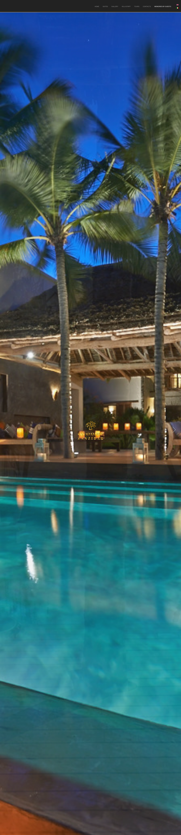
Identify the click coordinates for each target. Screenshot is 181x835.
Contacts (147, 6)
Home (97, 6)
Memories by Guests (162, 6)
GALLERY (114, 6)
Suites (105, 6)
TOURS (136, 6)
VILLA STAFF (126, 6)
